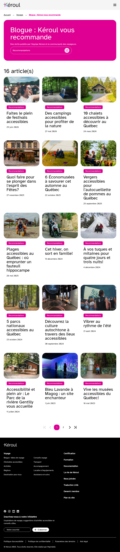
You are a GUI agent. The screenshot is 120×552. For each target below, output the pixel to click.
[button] (69, 427)
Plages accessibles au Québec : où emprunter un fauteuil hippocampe (20, 259)
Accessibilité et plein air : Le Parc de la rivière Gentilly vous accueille (21, 397)
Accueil (7, 15)
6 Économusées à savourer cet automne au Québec (59, 183)
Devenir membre (71, 491)
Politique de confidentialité (39, 541)
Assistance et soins (42, 474)
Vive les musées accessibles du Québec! (98, 393)
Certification (69, 453)
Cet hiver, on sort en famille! (59, 251)
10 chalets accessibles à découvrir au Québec (95, 119)
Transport (37, 462)
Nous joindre (70, 478)
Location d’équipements (44, 470)
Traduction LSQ (71, 485)
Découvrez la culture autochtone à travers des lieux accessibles (60, 329)
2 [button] (63, 427)
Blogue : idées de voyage (14, 458)
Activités (7, 466)
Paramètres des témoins (65, 541)
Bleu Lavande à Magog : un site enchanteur (59, 393)
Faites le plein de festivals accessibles (20, 117)
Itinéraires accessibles (13, 462)
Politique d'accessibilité (13, 541)
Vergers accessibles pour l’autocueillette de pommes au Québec (97, 187)
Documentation (71, 466)
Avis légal (84, 541)
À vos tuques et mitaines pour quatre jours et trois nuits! (97, 255)
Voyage (19, 15)
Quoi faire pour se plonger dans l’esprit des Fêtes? (21, 183)
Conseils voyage (40, 458)
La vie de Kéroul (71, 472)
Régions (7, 470)
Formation (68, 459)
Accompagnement (41, 466)
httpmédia (51, 547)
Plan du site (69, 497)
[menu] (114, 5)
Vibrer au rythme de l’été (97, 323)
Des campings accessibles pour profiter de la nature (59, 119)
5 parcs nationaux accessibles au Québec (20, 327)
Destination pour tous (13, 474)
